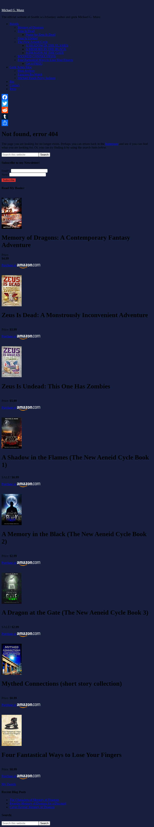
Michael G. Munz (13, 10)
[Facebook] (77, 97)
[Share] (77, 123)
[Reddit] (77, 110)
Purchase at (9, 265)
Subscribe (8, 180)
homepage (111, 144)
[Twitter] (77, 103)
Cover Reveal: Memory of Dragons (32, 807)
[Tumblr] (77, 116)
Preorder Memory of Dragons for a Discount (38, 803)
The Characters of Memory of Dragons (34, 800)
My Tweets (9, 784)
